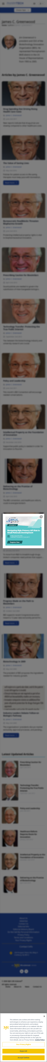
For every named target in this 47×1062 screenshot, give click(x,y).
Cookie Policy (40, 1040)
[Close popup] (41, 516)
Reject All (23, 1051)
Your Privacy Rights (23, 1044)
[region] (23, 1037)
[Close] (44, 1016)
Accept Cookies (23, 1058)
